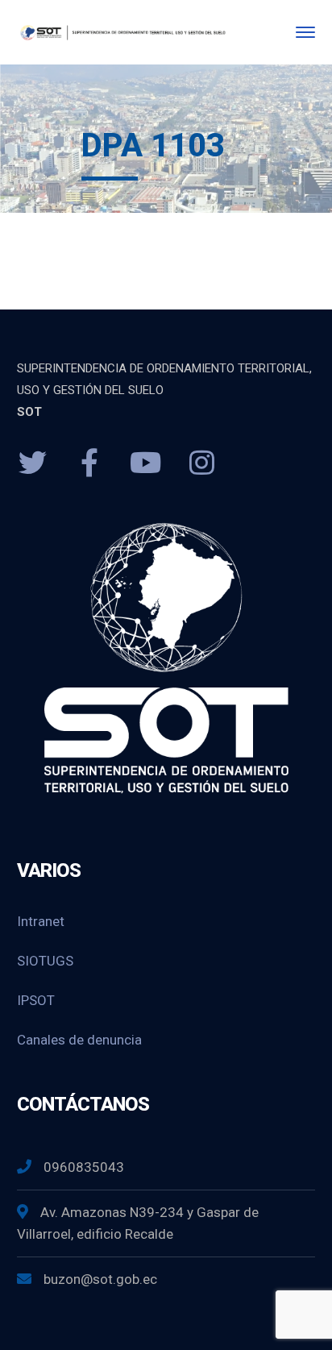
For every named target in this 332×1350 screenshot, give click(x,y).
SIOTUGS (45, 961)
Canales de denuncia (79, 1040)
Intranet (40, 921)
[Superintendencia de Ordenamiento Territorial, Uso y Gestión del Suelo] (122, 31)
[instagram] (202, 463)
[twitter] (33, 463)
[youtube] (146, 463)
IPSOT (36, 1000)
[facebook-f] (89, 463)
